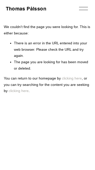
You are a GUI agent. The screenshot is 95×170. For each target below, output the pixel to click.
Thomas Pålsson (26, 8)
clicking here (72, 78)
